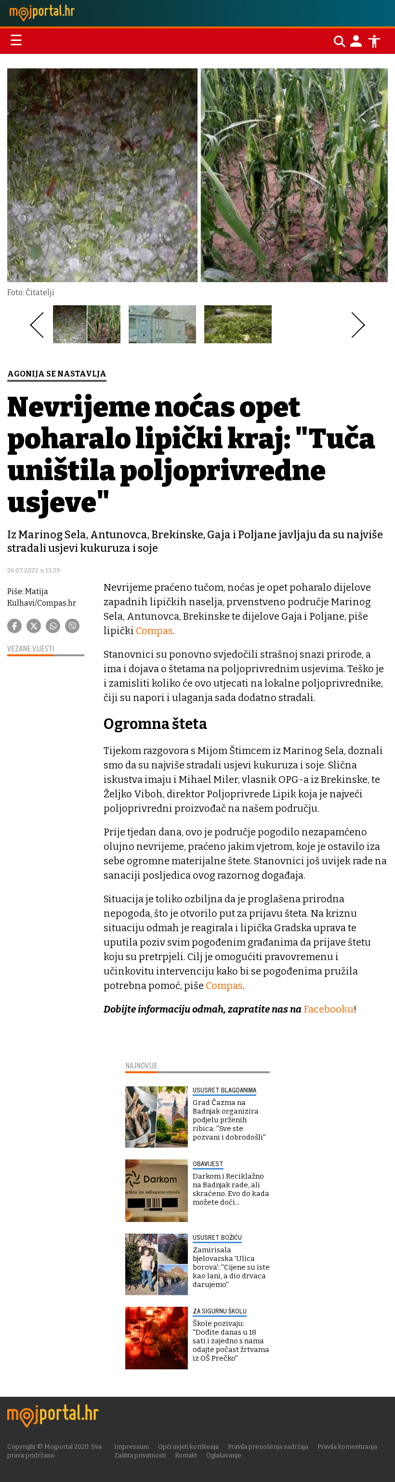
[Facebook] (14, 626)
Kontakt (186, 1455)
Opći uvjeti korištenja (188, 1446)
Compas (154, 631)
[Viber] (72, 626)
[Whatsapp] (53, 626)
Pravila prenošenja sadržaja (268, 1446)
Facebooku (328, 1009)
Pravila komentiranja (347, 1446)
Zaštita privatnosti (140, 1455)
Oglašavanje (223, 1455)
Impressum (131, 1446)
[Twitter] (33, 626)
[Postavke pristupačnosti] (374, 41)
